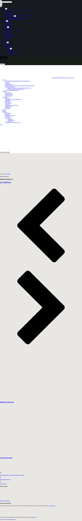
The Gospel (7, 117)
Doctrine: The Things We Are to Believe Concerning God (19, 87)
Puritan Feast (7, 107)
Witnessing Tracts (11, 120)
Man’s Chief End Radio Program (11, 90)
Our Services (7, 92)
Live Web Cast (8, 96)
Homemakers (8, 100)
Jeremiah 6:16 (52, 505)
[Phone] (6, 58)
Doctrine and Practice (9, 86)
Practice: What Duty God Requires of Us (16, 89)
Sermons (4, 110)
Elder (9, 174)
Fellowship (5, 97)
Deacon (5, 174)
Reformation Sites (12, 519)
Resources (5, 112)
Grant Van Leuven (6, 458)
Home (4, 60)
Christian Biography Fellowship (11, 105)
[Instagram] (1, 58)
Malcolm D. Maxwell (7, 402)
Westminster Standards (9, 115)
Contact (4, 61)
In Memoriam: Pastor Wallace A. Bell (12, 122)
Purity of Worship (8, 93)
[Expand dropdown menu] (8, 97)
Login (1, 519)
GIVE (1, 124)
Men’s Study (7, 101)
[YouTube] (4, 58)
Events (4, 109)
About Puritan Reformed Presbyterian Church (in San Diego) (17, 81)
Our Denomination (9, 84)
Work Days (7, 108)
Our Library (7, 114)
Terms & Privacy (33, 517)
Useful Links (7, 116)
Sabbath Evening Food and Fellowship (13, 99)
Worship (4, 91)
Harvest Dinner (8, 106)
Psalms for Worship (9, 94)
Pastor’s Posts (8, 113)
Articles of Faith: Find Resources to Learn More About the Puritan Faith (19, 85)
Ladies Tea (7, 104)
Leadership (7, 83)
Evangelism (10, 121)
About (4, 79)
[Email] (5, 58)
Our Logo (7, 82)
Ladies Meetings (8, 102)
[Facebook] (2, 58)
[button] (41, 226)
